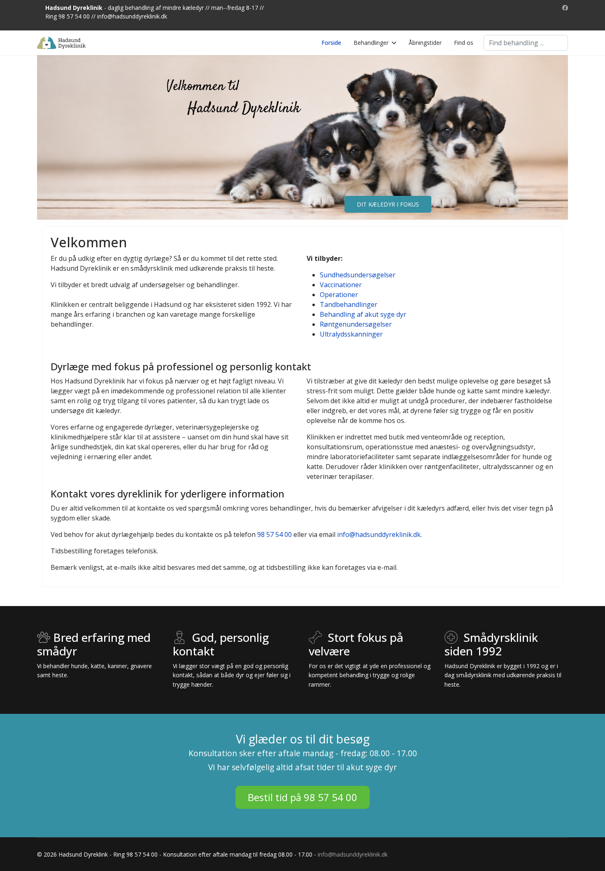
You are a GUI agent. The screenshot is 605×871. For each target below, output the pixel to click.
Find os (463, 42)
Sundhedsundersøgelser (358, 274)
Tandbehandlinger (348, 304)
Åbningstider (425, 42)
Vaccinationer (341, 284)
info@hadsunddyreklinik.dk (132, 16)
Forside (331, 42)
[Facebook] (565, 8)
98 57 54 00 (274, 534)
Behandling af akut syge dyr (363, 314)
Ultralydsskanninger (351, 334)
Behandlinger (371, 42)
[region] (302, 137)
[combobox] (526, 43)
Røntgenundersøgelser (356, 324)
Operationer (339, 294)
